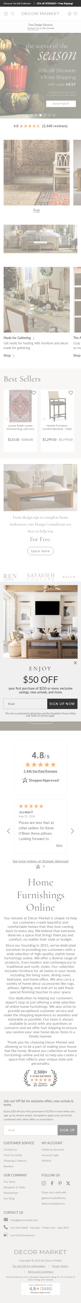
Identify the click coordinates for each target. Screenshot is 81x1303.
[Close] (75, 662)
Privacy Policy (68, 713)
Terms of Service (39, 715)
